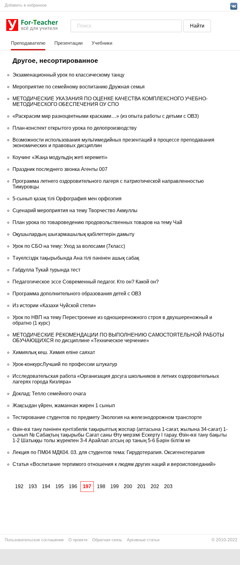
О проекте (78, 540)
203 (168, 486)
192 (19, 486)
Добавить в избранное (26, 5)
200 (128, 486)
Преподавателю (28, 43)
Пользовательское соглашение (34, 540)
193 (32, 486)
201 (141, 486)
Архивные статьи (143, 540)
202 (155, 486)
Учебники (102, 43)
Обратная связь (107, 540)
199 (114, 486)
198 (101, 486)
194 (46, 486)
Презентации (68, 43)
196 (73, 486)
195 (59, 486)
